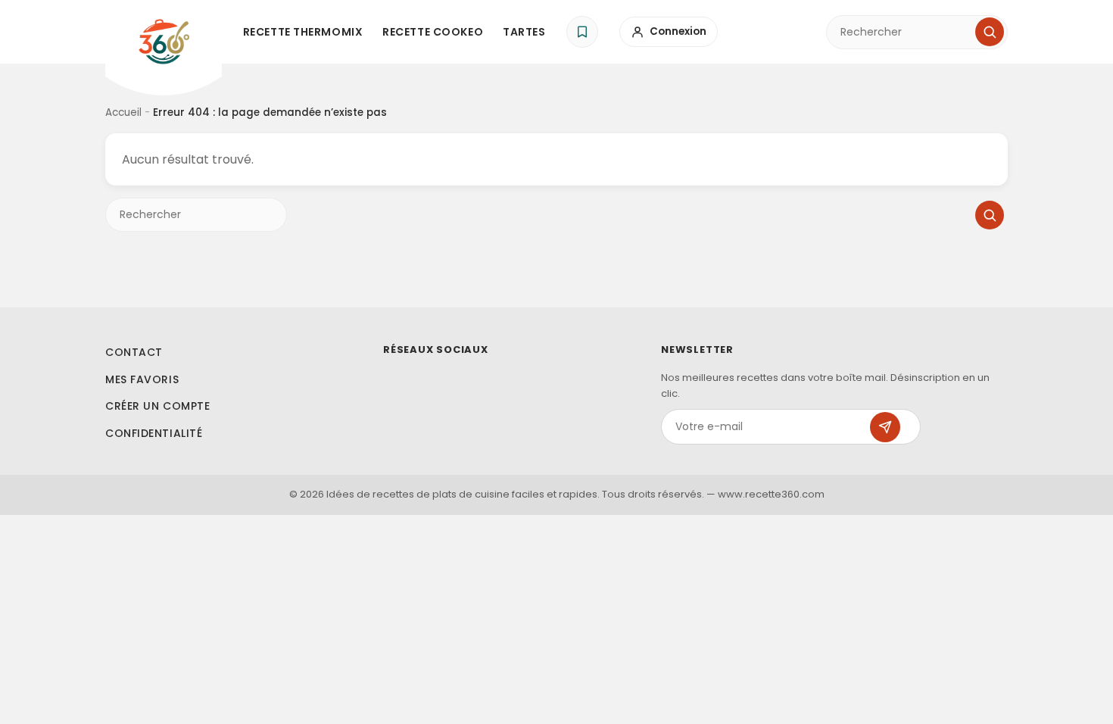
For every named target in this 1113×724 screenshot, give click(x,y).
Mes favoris (142, 379)
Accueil (123, 112)
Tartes (524, 31)
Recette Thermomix (303, 31)
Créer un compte (157, 405)
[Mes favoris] (582, 32)
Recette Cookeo (432, 31)
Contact (134, 352)
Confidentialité (153, 433)
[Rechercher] (989, 31)
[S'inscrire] (885, 427)
